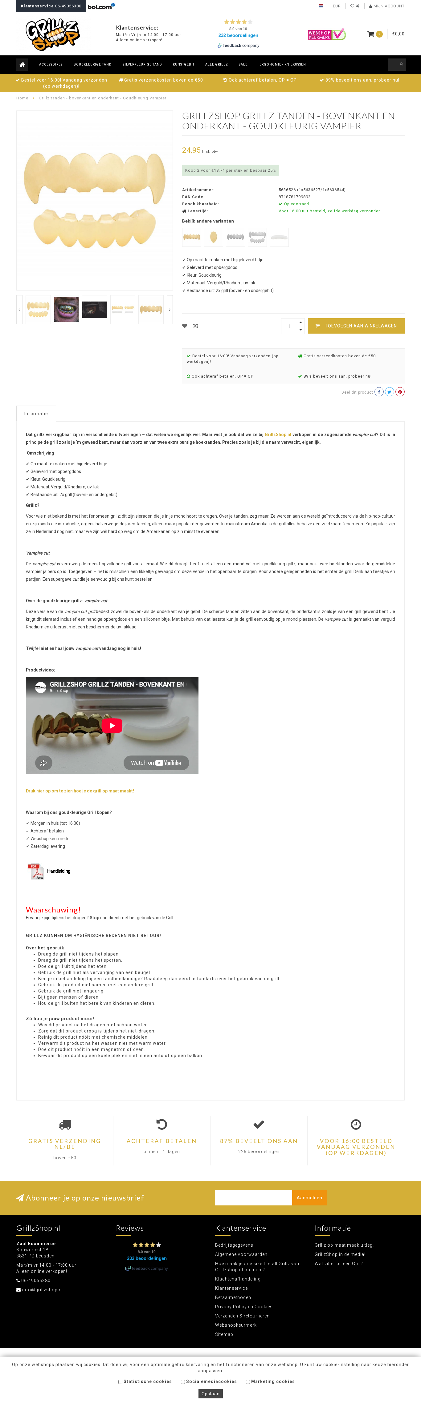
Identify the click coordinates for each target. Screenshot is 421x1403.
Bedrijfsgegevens (234, 1245)
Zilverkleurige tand (142, 64)
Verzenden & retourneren (242, 1315)
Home (22, 98)
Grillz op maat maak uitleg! (344, 1245)
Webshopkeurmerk (236, 1325)
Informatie (36, 413)
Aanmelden (309, 1197)
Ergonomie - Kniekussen (283, 64)
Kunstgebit (183, 64)
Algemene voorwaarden (241, 1254)
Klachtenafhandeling (238, 1279)
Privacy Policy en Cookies (244, 1306)
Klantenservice (231, 1288)
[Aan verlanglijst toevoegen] (184, 326)
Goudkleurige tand (92, 64)
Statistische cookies (147, 1381)
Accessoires (51, 64)
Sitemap (224, 1334)
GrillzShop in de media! (340, 1254)
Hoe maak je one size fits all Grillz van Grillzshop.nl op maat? (257, 1266)
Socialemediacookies (211, 1381)
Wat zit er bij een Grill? (339, 1263)
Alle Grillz (216, 64)
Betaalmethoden (233, 1297)
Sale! (244, 64)
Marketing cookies (272, 1381)
